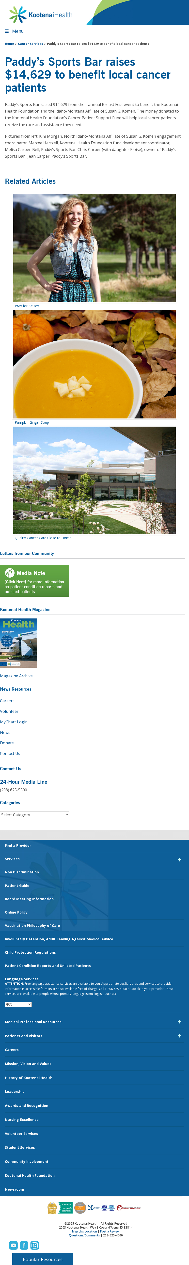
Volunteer (9, 711)
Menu (18, 31)
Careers (7, 700)
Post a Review (110, 1231)
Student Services (20, 1147)
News (5, 732)
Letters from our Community (27, 553)
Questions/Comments (84, 1235)
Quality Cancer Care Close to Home (43, 537)
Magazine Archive (16, 676)
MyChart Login (14, 722)
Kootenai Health (40, 15)
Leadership (15, 1091)
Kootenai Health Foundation (30, 1175)
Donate (7, 743)
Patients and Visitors (23, 1035)
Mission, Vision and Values (28, 1063)
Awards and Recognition (26, 1105)
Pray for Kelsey (27, 305)
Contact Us (10, 753)
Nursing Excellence (22, 1119)
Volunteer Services (21, 1133)
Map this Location (84, 1231)
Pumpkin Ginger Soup (32, 422)
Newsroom (14, 1189)
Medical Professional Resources (33, 1021)
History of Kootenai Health (28, 1077)
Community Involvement (26, 1161)
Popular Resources (43, 1259)
